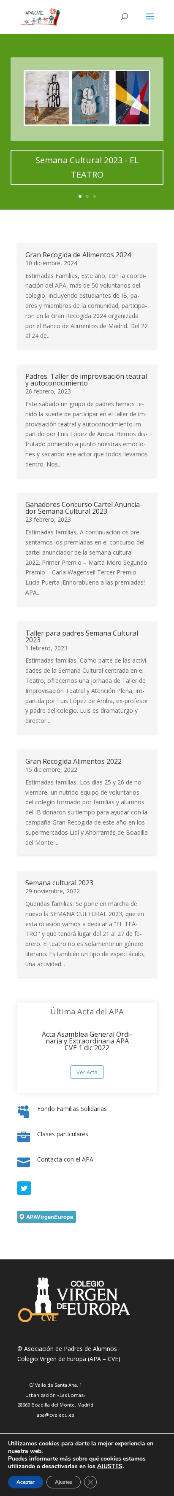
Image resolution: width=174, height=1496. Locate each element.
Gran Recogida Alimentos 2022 (73, 761)
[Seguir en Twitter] (24, 1188)
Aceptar (25, 1482)
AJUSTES (109, 1466)
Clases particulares (62, 1134)
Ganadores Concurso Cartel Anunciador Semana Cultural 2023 (83, 508)
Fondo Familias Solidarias (72, 1109)
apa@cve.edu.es (55, 1415)
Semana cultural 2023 (59, 882)
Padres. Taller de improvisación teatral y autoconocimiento (86, 380)
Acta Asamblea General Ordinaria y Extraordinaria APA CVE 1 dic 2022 (87, 1041)
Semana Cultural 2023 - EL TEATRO (87, 167)
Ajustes (63, 1482)
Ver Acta (87, 1072)
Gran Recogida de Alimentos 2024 (78, 254)
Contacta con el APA (65, 1159)
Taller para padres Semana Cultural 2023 (81, 636)
